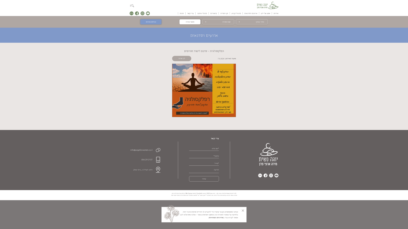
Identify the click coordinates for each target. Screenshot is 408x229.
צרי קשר (190, 13)
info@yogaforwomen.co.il (141, 150)
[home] (267, 5)
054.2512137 (146, 159)
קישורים (213, 13)
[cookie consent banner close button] (243, 210)
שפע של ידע (265, 13)
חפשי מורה (190, 21)
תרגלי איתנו (202, 13)
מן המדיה (224, 13)
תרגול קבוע (236, 13)
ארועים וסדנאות (250, 13)
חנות (182, 13)
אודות (276, 13)
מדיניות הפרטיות (216, 217)
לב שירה (181, 58)
